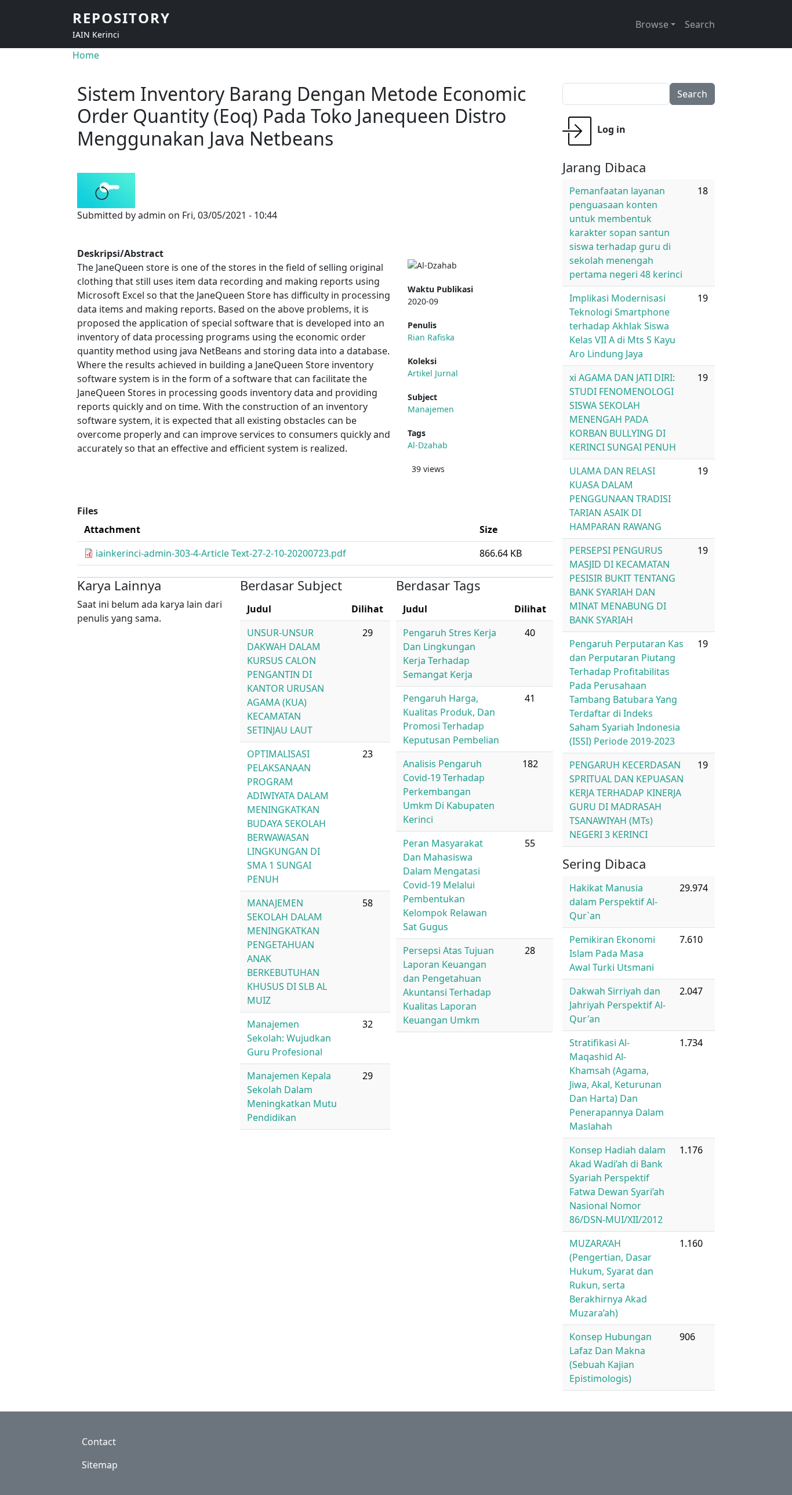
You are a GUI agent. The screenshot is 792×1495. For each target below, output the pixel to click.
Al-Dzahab (428, 445)
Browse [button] (652, 24)
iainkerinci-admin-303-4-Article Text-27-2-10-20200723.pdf (221, 553)
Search (700, 24)
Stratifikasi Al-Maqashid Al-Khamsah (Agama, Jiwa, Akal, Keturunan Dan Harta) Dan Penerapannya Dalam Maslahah (616, 1084)
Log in (611, 129)
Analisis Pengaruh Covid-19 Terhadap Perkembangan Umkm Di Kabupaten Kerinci (449, 791)
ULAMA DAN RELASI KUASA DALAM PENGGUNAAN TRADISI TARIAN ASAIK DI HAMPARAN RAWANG (620, 499)
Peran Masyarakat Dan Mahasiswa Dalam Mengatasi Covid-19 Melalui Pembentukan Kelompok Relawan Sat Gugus (445, 885)
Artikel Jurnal (433, 373)
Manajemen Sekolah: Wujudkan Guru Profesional (289, 1038)
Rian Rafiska (431, 337)
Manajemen (431, 409)
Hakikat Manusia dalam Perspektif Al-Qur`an (613, 901)
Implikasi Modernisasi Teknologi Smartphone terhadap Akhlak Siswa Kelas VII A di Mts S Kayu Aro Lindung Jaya (622, 326)
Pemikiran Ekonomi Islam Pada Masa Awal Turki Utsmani (612, 953)
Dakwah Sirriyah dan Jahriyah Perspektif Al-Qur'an (617, 1005)
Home (85, 55)
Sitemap (100, 1464)
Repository (121, 17)
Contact (99, 1441)
